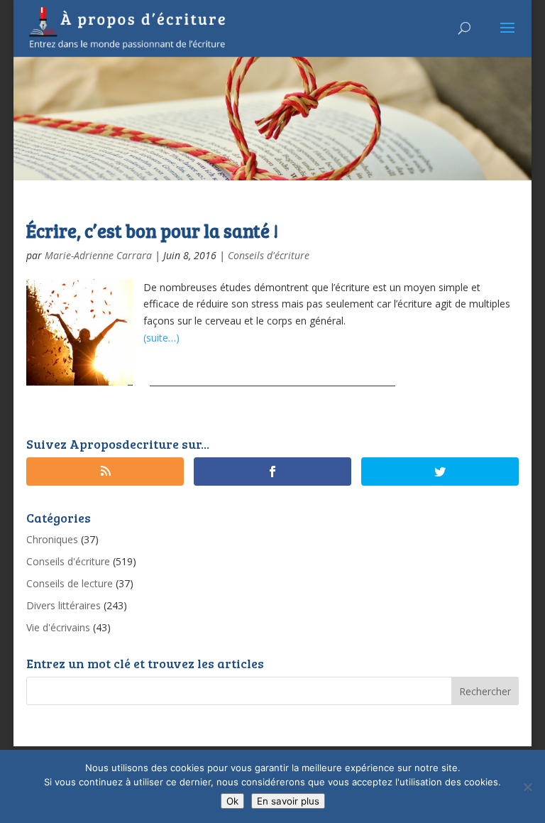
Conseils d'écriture (268, 255)
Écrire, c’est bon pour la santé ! (152, 230)
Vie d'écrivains (58, 627)
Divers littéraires (63, 605)
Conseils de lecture (69, 583)
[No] (527, 787)
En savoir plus (288, 801)
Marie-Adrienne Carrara (98, 255)
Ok (232, 801)
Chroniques (52, 539)
